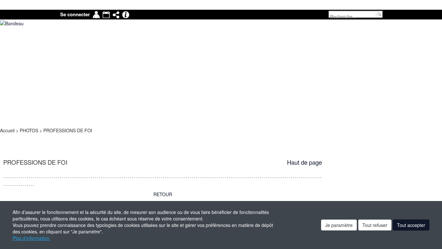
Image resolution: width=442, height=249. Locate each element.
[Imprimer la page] (3, 137)
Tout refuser (374, 225)
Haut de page (304, 162)
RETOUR (162, 194)
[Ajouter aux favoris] (5, 137)
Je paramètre (339, 225)
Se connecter (75, 14)
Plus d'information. (31, 238)
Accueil (8, 130)
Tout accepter (411, 225)
